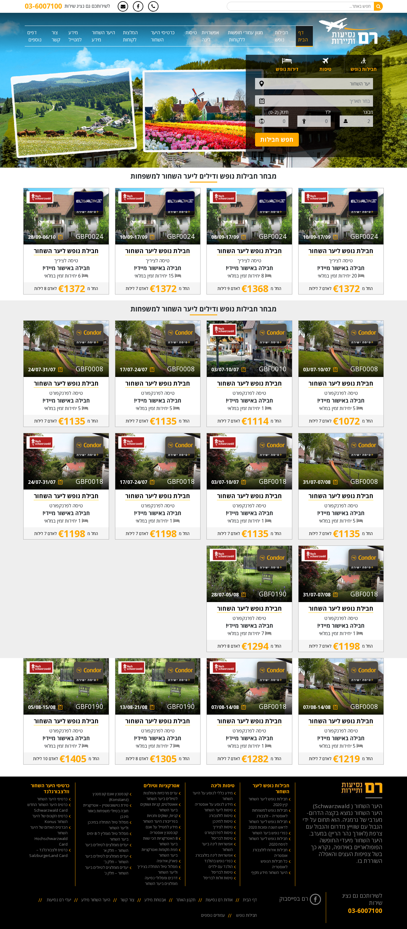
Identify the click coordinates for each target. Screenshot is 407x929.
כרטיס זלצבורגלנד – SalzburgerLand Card (48, 852)
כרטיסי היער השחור (52, 799)
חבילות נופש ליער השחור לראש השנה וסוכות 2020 (268, 824)
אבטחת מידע (155, 899)
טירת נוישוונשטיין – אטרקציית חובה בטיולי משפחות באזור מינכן (105, 810)
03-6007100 (43, 6)
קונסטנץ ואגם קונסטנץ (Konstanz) (110, 796)
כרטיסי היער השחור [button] (163, 36)
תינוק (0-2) (278, 112)
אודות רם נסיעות (219, 899)
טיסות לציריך (223, 827)
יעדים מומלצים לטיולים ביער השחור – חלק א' (106, 847)
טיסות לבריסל (222, 838)
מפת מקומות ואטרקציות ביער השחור (160, 852)
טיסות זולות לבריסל (218, 877)
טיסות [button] (191, 32)
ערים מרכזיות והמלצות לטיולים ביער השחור (160, 795)
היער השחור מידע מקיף (269, 872)
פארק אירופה (167, 860)
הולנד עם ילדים (221, 866)
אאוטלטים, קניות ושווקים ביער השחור (159, 807)
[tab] (363, 64)
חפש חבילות (276, 139)
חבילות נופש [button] (281, 36)
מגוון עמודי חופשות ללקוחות (245, 36)
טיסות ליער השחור (218, 810)
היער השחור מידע (103, 36)
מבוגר (368, 112)
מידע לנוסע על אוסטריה (214, 804)
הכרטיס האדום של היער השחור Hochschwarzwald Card (49, 835)
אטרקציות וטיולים (161, 785)
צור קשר (56, 36)
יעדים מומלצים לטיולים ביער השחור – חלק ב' (106, 858)
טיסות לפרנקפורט (219, 832)
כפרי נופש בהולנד (218, 860)
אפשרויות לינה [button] (210, 36)
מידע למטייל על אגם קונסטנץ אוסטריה (162, 829)
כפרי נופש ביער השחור (270, 833)
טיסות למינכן (223, 821)
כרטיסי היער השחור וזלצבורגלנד (50, 788)
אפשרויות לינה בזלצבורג (214, 855)
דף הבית (303, 36)
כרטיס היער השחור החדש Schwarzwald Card (47, 807)
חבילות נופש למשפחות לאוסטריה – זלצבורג (270, 813)
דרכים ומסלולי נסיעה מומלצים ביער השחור (161, 880)
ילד (328, 112)
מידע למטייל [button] (75, 36)
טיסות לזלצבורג (221, 815)
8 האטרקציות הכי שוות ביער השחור (160, 841)
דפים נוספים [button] (34, 36)
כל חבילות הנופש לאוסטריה (274, 863)
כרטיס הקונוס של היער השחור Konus (50, 818)
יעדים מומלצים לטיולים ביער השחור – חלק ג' (106, 870)
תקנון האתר (185, 899)
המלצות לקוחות (130, 36)
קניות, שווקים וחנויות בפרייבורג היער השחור (160, 818)
